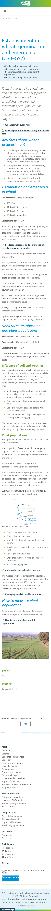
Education (6, 760)
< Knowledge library (10, 18)
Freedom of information (13, 800)
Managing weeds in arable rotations (23, 594)
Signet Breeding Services (13, 778)
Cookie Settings (7, 909)
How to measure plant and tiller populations (19, 622)
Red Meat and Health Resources (17, 784)
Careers (5, 753)
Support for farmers (11, 781)
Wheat (4, 676)
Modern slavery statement (14, 803)
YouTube (9, 857)
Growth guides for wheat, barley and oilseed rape (25, 132)
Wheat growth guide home (18, 124)
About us (6, 750)
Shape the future (10, 787)
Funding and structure (12, 763)
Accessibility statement (12, 816)
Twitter (8, 851)
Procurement (8, 769)
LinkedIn (9, 854)
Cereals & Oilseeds (9, 689)
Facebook (9, 847)
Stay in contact (10, 877)
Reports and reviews (11, 772)
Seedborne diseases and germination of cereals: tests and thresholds (23, 246)
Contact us (7, 835)
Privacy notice (8, 806)
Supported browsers (11, 822)
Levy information (10, 766)
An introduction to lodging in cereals (23, 570)
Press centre (8, 838)
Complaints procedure (12, 797)
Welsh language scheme (13, 825)
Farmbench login (10, 775)
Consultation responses (13, 756)
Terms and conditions (12, 819)
